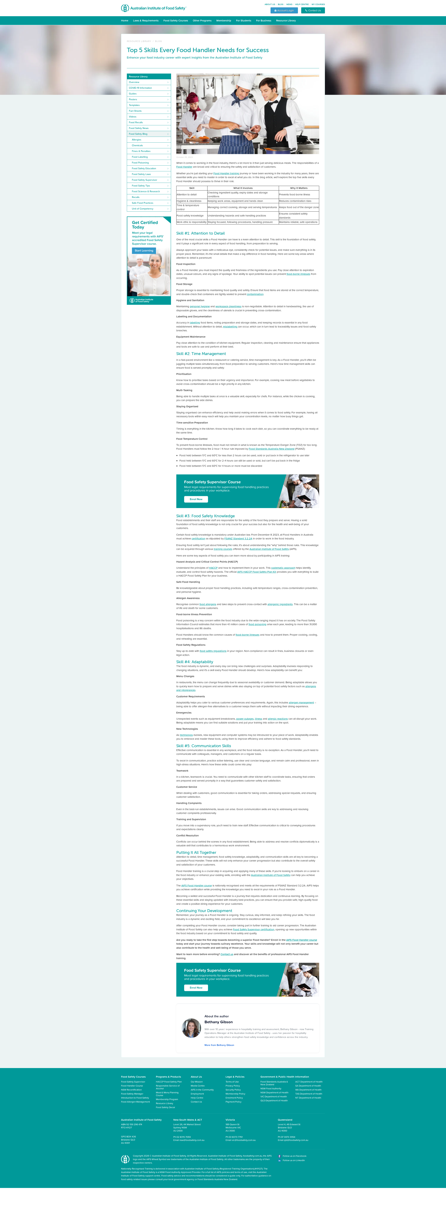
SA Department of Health (308, 1085)
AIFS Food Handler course (196, 885)
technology (186, 735)
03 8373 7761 (236, 1136)
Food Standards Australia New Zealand (271, 449)
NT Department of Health (308, 1097)
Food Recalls (136, 122)
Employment (197, 1093)
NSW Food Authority (270, 1088)
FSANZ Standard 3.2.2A (238, 538)
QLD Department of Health (274, 1100)
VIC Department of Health (273, 1096)
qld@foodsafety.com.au (296, 1140)
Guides (133, 93)
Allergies (136, 139)
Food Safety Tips (141, 185)
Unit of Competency (142, 208)
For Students (243, 20)
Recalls (136, 197)
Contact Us (196, 1101)
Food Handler (184, 167)
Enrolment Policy (234, 1097)
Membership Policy (235, 1093)
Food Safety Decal (165, 1107)
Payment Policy (233, 1101)
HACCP (213, 568)
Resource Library (286, 20)
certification (198, 538)
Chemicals (137, 145)
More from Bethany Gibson (219, 1045)
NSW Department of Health (274, 1092)
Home (124, 20)
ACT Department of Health (308, 1081)
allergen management (301, 702)
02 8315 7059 (183, 1136)
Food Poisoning (140, 162)
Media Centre (198, 1085)
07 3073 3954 (288, 1136)
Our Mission (197, 1081)
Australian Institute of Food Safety (269, 549)
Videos (132, 116)
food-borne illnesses (298, 274)
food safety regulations (213, 651)
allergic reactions (278, 719)
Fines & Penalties (141, 151)
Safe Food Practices (142, 203)
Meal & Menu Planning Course (167, 1094)
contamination (255, 294)
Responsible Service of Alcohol (168, 1087)
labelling (195, 322)
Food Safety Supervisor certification (253, 929)
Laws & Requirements (146, 20)
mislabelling (230, 326)
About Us (270, 4)
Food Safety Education (144, 168)
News (289, 4)
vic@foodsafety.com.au (244, 1140)
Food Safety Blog (138, 134)
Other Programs (202, 20)
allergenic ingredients (280, 604)
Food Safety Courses (175, 20)
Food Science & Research (146, 191)
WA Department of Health (308, 1089)
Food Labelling (140, 157)
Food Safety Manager (132, 1093)
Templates (134, 105)
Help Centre (302, 4)
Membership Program (167, 1099)
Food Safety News (139, 128)
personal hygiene (200, 306)
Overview (134, 82)
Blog (280, 4)
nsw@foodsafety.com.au (191, 1140)
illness (258, 719)
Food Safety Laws (141, 174)
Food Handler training (226, 173)
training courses (223, 549)
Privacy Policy (233, 1085)
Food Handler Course (132, 1085)
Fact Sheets (135, 111)
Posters (133, 99)
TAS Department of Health (308, 1093)
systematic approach (283, 568)
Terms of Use (232, 1081)
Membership (223, 20)
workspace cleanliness (228, 306)
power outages (245, 719)
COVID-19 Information (140, 88)
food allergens (207, 604)
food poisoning (257, 624)
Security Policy (233, 1089)
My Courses (318, 4)
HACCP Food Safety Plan (169, 1081)
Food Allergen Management (135, 1101)
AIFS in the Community (202, 1089)
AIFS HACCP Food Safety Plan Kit (256, 572)
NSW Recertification (131, 1089)
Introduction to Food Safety (135, 1097)
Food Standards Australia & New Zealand (274, 1083)
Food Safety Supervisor (144, 180)
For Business (263, 20)
